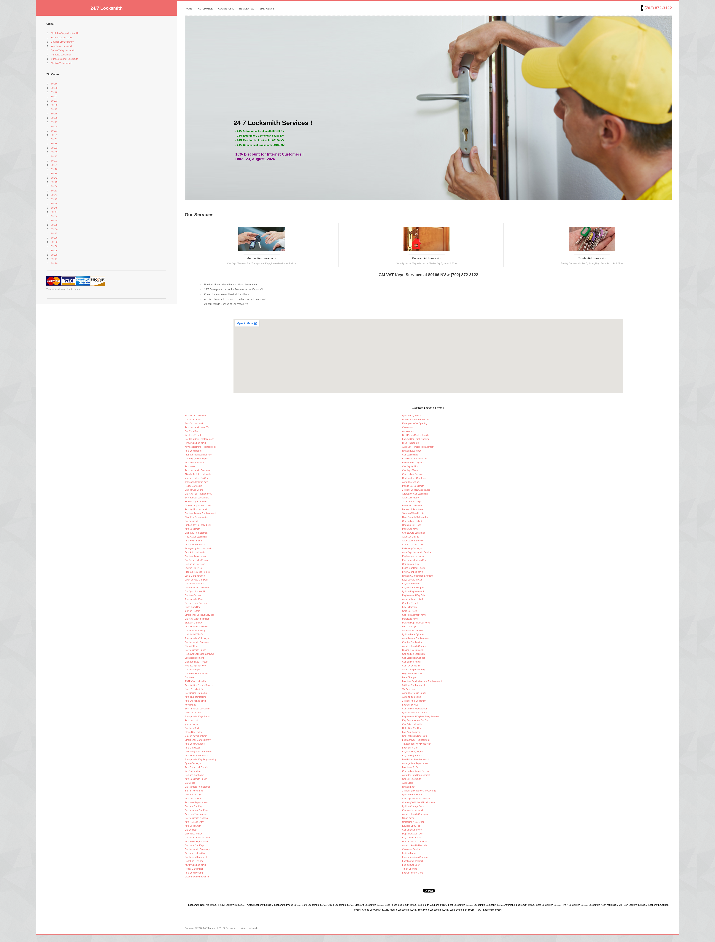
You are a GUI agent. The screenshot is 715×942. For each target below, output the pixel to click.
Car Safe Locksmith (412, 724)
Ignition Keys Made (412, 451)
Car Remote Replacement (198, 787)
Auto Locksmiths (193, 798)
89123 (54, 148)
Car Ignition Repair (411, 661)
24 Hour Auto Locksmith (414, 701)
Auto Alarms (408, 431)
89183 (54, 130)
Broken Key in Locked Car (198, 525)
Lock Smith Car (410, 747)
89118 (54, 109)
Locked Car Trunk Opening (416, 439)
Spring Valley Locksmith (63, 50)
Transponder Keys (194, 599)
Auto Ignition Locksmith (196, 509)
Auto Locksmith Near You (197, 427)
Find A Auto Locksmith (196, 536)
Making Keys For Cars (196, 736)
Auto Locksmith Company (415, 814)
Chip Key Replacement (196, 533)
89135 (54, 225)
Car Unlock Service (412, 830)
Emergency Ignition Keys (414, 560)
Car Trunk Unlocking (195, 630)
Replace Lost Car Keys (413, 478)
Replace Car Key (193, 806)
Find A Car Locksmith (412, 572)
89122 (54, 242)
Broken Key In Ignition (413, 462)
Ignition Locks (409, 853)
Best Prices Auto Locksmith (415, 759)
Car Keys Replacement (196, 673)
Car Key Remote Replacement (200, 513)
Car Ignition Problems (196, 693)
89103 (54, 101)
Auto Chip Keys (192, 747)
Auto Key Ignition (193, 540)
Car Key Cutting (193, 595)
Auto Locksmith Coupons (197, 470)
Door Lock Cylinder (194, 861)
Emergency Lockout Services (199, 615)
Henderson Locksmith (62, 37)
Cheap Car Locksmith (413, 544)
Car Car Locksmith (411, 779)
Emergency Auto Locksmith (198, 548)
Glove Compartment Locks (198, 505)
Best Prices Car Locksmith (415, 435)
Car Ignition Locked (412, 521)
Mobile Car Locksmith (413, 486)
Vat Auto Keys (409, 689)
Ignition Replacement (413, 591)
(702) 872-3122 (658, 8)
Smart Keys (408, 818)
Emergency (267, 8)
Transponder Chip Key (196, 482)
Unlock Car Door (193, 712)
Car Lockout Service (412, 474)
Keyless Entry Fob (411, 826)
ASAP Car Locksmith (195, 681)
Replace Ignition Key (195, 665)
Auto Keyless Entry (194, 822)
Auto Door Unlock (411, 482)
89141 (54, 195)
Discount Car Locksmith (197, 587)
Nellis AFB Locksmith (61, 63)
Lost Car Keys (409, 626)
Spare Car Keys (193, 763)
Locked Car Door (411, 865)
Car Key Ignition (410, 466)
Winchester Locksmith (62, 46)
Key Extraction (409, 607)
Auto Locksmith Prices (196, 779)
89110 (54, 122)
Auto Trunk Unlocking (195, 697)
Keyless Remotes (411, 583)
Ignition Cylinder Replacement (417, 576)
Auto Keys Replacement (197, 841)
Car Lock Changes (194, 583)
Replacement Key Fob (413, 595)
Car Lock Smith (192, 728)
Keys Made (190, 704)
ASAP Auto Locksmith (195, 865)
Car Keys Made (410, 470)
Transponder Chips (412, 501)
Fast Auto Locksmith (412, 732)
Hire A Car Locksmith (195, 415)
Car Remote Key (410, 564)
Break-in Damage (194, 622)
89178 (54, 169)
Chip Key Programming (196, 517)
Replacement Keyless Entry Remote (420, 716)
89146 (54, 92)
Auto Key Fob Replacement (416, 775)
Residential (246, 8)
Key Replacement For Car (415, 720)
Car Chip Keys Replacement (199, 439)
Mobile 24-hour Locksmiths (416, 419)
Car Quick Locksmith (195, 591)
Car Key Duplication (412, 642)
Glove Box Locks (193, 732)
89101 (54, 160)
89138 (54, 246)
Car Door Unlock (193, 419)
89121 (54, 135)
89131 (54, 139)
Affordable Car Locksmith (415, 493)
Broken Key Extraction (196, 501)
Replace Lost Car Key (196, 603)
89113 (54, 259)
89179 (54, 113)
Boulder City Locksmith (62, 42)
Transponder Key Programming (201, 759)
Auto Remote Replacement (416, 638)
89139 (54, 143)
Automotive (205, 8)
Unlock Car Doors (194, 490)
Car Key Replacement (196, 556)
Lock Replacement (194, 658)
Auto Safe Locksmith (195, 544)
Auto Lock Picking (194, 872)
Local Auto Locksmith (413, 861)
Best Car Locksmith (412, 505)
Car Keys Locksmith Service (416, 798)
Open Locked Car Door (196, 579)
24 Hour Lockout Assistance (416, 490)
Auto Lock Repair (193, 451)
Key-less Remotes (194, 435)
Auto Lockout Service (413, 540)
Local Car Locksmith (195, 576)
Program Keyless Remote (198, 572)
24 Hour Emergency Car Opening (419, 790)
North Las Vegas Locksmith (65, 33)
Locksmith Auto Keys (412, 509)
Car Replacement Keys (414, 615)
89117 (54, 233)
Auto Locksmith (192, 529)
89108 (54, 126)
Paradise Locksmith (61, 54)
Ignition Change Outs (413, 806)
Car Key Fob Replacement (198, 493)
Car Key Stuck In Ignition (197, 619)
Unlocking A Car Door (413, 822)
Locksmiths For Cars (412, 872)
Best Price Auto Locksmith (415, 458)
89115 (54, 156)
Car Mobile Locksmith (413, 810)
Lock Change (409, 677)
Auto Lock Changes (195, 744)
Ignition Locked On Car (196, 478)
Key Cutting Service (412, 755)
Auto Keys (190, 466)
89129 (54, 255)
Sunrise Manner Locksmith (64, 59)
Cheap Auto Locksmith (413, 533)
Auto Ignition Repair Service (199, 685)
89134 (54, 173)
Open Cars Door (193, 607)
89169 (54, 152)
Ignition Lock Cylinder (413, 634)
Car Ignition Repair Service (416, 771)
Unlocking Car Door (412, 728)
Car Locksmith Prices (195, 650)
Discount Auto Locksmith (197, 876)
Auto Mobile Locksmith (196, 626)
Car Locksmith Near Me (197, 818)
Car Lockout (191, 830)
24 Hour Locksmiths (195, 853)
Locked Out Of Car (194, 568)
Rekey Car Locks (193, 486)
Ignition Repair (192, 611)
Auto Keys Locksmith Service (416, 552)
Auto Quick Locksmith (195, 701)
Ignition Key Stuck (194, 790)
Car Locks (190, 783)
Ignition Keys (191, 724)
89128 (54, 237)
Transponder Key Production (416, 744)
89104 (54, 229)
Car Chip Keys (192, 431)
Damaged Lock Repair (196, 661)
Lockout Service (410, 704)
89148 (54, 220)
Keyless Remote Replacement (200, 447)
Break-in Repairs (410, 443)
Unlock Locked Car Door (414, 841)
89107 (54, 96)
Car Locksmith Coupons (197, 642)
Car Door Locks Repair (196, 560)
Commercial (226, 8)
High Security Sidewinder (415, 517)
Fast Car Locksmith (194, 423)
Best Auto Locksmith (195, 552)
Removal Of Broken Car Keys (199, 654)
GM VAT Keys (191, 646)
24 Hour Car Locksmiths (197, 497)
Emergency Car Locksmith (198, 740)
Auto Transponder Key (413, 669)
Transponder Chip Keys (197, 638)
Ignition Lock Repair (412, 794)
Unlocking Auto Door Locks (198, 751)
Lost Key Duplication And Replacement (422, 681)
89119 (54, 190)
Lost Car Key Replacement (415, 740)
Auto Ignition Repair (412, 697)
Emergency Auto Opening (415, 857)
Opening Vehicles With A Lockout (418, 802)
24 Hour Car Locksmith (413, 685)
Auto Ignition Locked (412, 599)
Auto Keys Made (410, 497)
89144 (54, 216)
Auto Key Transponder (196, 814)
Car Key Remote (410, 603)
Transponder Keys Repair (198, 716)
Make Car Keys (410, 529)
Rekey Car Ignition (194, 869)
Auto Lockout (191, 720)
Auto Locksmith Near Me (414, 845)
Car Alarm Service (411, 849)
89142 (54, 178)
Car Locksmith (192, 521)
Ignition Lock (408, 787)
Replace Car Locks (194, 775)
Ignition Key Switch (411, 415)
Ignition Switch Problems (414, 712)
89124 (54, 203)
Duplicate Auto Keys (412, 833)
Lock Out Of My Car (194, 634)
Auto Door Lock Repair (196, 767)
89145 (54, 208)
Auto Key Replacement (196, 802)
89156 (54, 83)
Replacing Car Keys (195, 564)
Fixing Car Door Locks (413, 568)
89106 (54, 186)
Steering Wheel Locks (413, 513)
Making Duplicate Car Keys (416, 622)
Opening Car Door (411, 525)
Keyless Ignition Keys (413, 556)
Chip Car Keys (409, 611)
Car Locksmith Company (197, 849)
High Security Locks (412, 673)
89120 (54, 263)
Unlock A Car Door (194, 833)
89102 (54, 105)
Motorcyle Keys (410, 619)
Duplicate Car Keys (194, 845)
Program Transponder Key (198, 454)
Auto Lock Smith (193, 826)
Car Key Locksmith (411, 665)
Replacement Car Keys (196, 810)
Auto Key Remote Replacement (418, 447)
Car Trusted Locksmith (196, 857)
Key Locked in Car (411, 837)
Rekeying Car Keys (412, 548)
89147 (54, 212)
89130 (54, 88)
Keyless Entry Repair (412, 751)
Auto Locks (407, 783)
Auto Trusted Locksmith (196, 755)
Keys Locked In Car (412, 579)
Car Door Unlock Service (197, 837)
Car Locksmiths (410, 454)
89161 (54, 165)
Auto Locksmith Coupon (414, 646)
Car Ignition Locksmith (413, 654)
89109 (54, 250)
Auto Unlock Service (412, 630)
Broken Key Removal (413, 650)
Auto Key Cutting (410, 536)
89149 (54, 182)
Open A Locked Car (194, 689)
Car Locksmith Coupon (413, 658)
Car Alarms (407, 427)
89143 (54, 199)
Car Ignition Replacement (415, 708)
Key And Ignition (193, 771)
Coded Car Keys (193, 794)
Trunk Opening (409, 869)
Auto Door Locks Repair (414, 693)
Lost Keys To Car (410, 767)
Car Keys (189, 677)
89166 (54, 118)
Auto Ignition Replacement (415, 763)
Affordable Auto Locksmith (198, 474)
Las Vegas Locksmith (247, 928)
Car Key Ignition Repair (196, 458)
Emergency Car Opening (414, 423)
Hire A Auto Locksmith (195, 443)
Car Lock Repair (193, 669)
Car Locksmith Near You (414, 736)
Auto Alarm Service (194, 462)
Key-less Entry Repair (413, 587)
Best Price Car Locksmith (197, 708)
